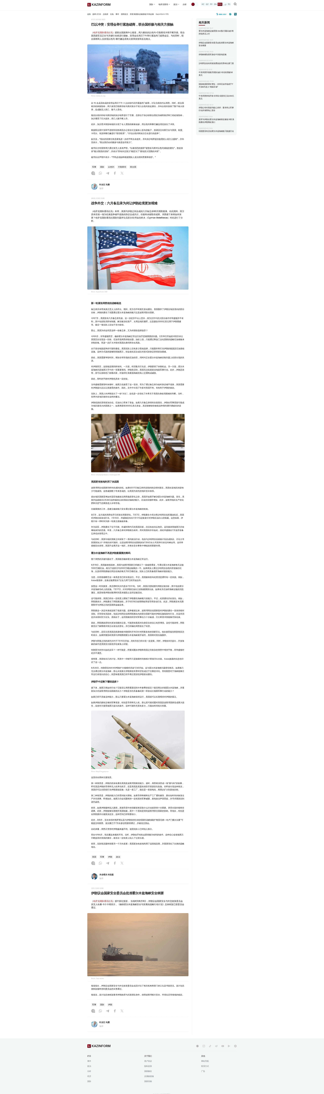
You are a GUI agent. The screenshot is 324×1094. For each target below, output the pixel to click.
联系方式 (205, 1066)
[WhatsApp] (100, 173)
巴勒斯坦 (122, 167)
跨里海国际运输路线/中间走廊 (142, 14)
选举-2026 (96, 14)
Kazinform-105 (162, 14)
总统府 (105, 14)
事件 (117, 14)
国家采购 (148, 1081)
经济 (89, 1076)
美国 (94, 857)
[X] (122, 173)
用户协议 (148, 1061)
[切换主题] (194, 4)
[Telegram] (108, 173)
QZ (207, 4)
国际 (102, 167)
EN (215, 4)
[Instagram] (93, 173)
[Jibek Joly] (222, 14)
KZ (203, 4)
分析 (185, 4)
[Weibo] (216, 1046)
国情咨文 (124, 14)
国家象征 (148, 1071)
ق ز (224, 4)
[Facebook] (115, 173)
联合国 (133, 167)
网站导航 (205, 1061)
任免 (112, 14)
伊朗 (110, 857)
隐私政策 (148, 1066)
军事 (94, 167)
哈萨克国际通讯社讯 (103, 32)
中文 (220, 4)
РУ (211, 4)
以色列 (111, 167)
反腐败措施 (149, 1076)
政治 (118, 857)
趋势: (89, 14)
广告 (203, 1071)
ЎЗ (229, 4)
